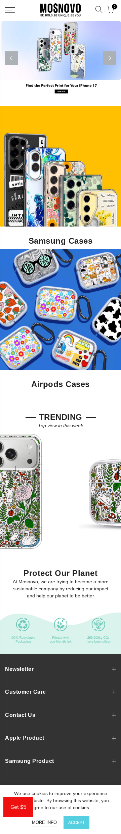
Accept (76, 822)
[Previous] (11, 58)
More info (44, 822)
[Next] (109, 58)
